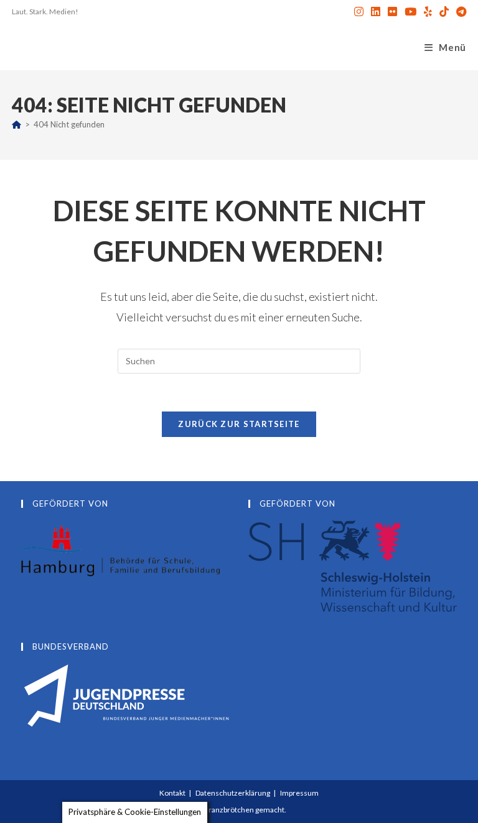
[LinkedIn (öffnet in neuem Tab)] (375, 12)
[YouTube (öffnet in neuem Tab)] (410, 12)
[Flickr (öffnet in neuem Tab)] (392, 12)
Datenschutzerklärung (232, 793)
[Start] (16, 124)
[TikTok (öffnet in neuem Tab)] (444, 12)
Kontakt (172, 793)
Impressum (299, 793)
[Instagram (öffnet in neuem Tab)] (358, 12)
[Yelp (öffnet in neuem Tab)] (428, 12)
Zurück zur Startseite (238, 424)
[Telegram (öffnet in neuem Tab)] (459, 12)
